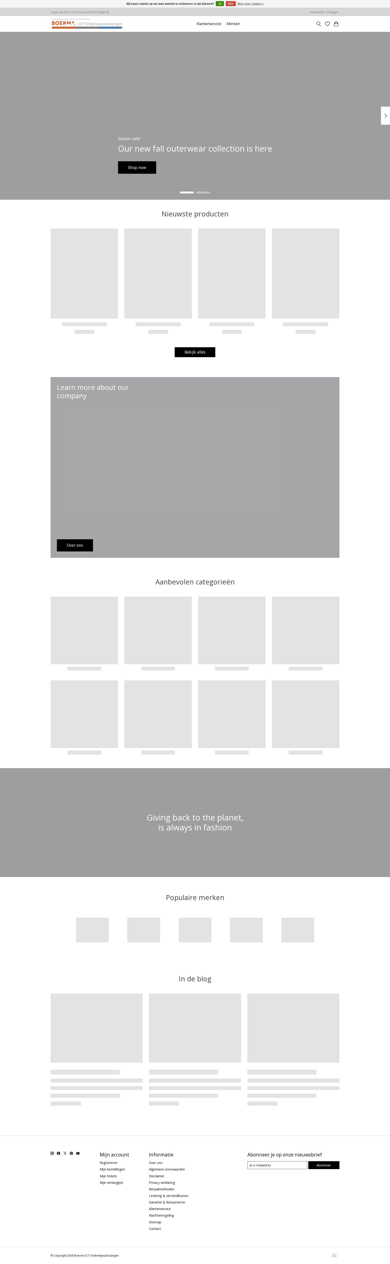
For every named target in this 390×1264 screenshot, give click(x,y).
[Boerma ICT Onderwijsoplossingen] (87, 24)
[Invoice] (334, 1255)
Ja (219, 3)
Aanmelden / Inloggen (324, 12)
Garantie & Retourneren (167, 1202)
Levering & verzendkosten (168, 1195)
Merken (233, 23)
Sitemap (155, 1222)
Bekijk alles (195, 352)
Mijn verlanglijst (111, 1182)
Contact (155, 1228)
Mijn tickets (108, 1176)
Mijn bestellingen (112, 1169)
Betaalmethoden (161, 1189)
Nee (230, 3)
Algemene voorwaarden (167, 1169)
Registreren (108, 1162)
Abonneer (323, 1165)
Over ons (155, 1162)
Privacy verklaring (162, 1182)
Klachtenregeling (161, 1215)
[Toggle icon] (319, 24)
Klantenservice (209, 23)
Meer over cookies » (251, 3)
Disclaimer (157, 1176)
